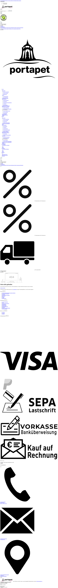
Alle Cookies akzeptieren (8, 582)
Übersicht (1, 27)
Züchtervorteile (4, 305)
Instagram (3, 313)
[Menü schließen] (2, 117)
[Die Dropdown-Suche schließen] (11, 11)
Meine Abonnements (17, 27)
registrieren (3, 164)
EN (2, 29)
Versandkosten (15, 289)
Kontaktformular (2, 539)
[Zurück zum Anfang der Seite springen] (1, 577)
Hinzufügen (5, 587)
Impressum (3, 307)
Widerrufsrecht (4, 304)
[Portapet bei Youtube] (2, 461)
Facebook (3, 312)
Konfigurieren (2, 582)
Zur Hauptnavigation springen (17, 0)
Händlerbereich (4, 298)
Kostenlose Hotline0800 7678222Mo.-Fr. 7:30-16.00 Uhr (3, 503)
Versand (3, 297)
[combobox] (4, 11)
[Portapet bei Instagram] (1, 461)
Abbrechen (2, 587)
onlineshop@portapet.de (3, 538)
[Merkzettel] (0, 21)
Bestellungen (13, 27)
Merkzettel (21, 27)
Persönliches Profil (5, 27)
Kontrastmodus (5, 3)
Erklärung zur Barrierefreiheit (6, 308)
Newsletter (3, 294)
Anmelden (1, 163)
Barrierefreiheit (2, 1)
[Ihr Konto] (1, 23)
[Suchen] (9, 11)
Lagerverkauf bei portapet (5, 293)
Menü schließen (4, 24)
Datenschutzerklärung (5, 306)
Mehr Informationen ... (39, 581)
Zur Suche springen (10, 0)
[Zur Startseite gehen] (6, 8)
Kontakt (2, 463)
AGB (3, 302)
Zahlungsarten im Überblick (6, 295)
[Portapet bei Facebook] (0, 461)
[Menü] (1, 9)
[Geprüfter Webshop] (3, 20)
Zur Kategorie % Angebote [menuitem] (5, 145)
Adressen (9, 27)
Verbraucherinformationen (5, 303)
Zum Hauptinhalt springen (4, 0)
